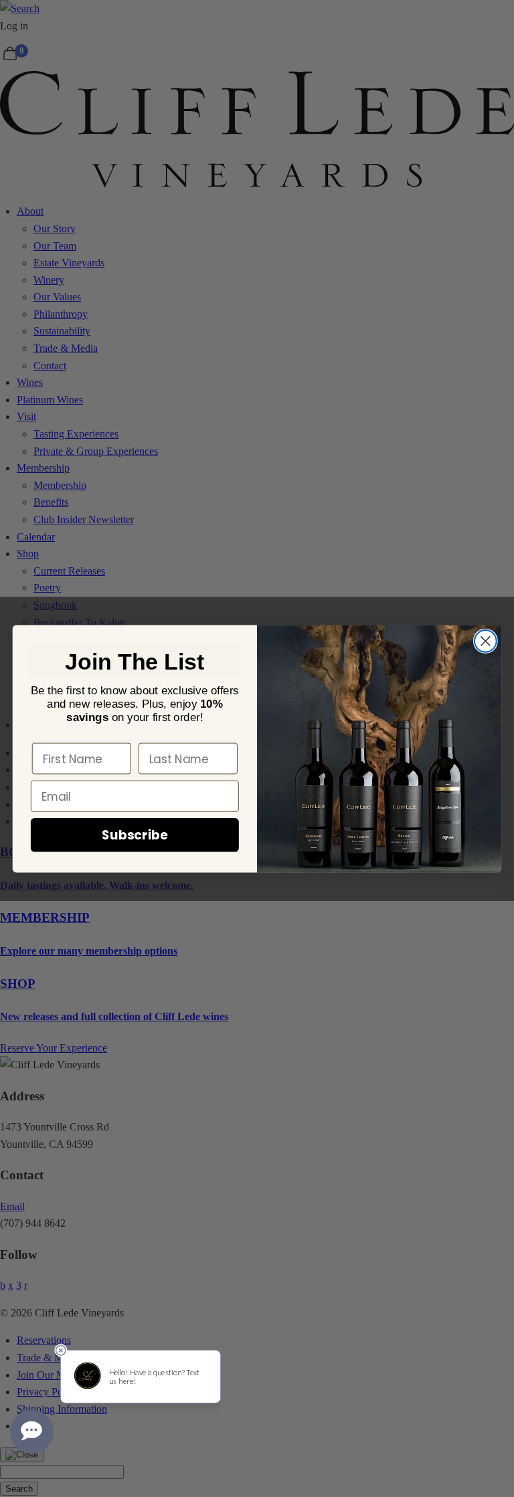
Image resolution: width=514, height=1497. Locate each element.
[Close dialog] (486, 641)
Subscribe (134, 834)
